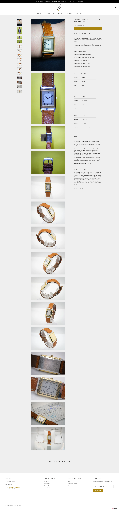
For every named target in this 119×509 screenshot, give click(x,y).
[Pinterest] (82, 188)
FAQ (69, 481)
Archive (60, 13)
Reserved (88, 28)
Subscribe (98, 490)
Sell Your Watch (50, 13)
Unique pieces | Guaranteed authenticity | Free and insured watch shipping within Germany (59, 1)
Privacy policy (47, 485)
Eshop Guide (18, 505)
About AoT (78, 13)
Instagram (69, 13)
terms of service (47, 487)
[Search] (112, 7)
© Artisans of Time (11, 502)
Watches (39, 13)
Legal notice (46, 481)
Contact (69, 487)
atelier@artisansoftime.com (14, 487)
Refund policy (47, 483)
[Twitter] (80, 188)
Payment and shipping (72, 483)
